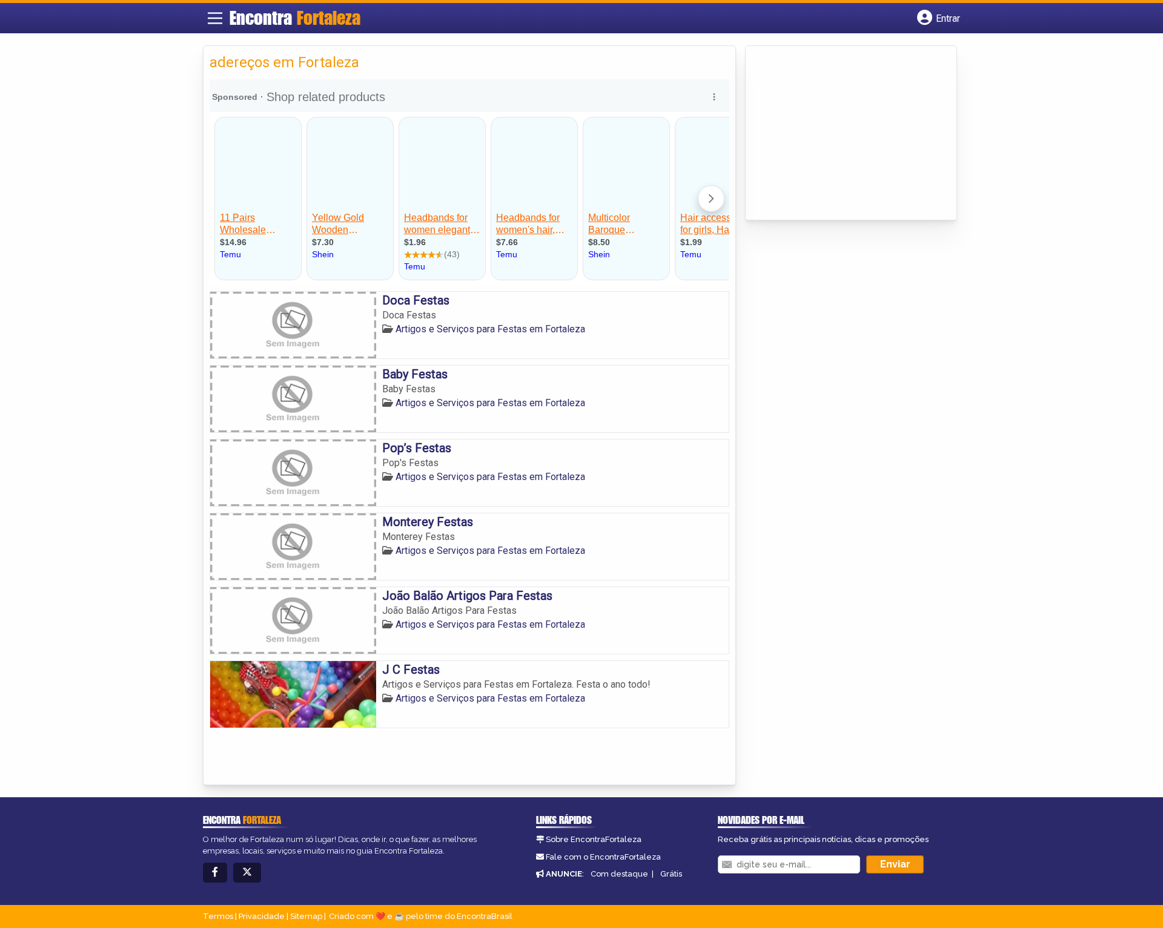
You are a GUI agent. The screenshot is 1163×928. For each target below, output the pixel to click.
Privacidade (262, 916)
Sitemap (306, 916)
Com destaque (619, 873)
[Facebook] (215, 873)
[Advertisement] (842, 133)
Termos (218, 916)
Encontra (295, 17)
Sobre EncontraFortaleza (593, 839)
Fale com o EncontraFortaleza (603, 856)
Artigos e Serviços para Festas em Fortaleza (490, 329)
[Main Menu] (215, 18)
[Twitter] (247, 873)
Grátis (671, 873)
